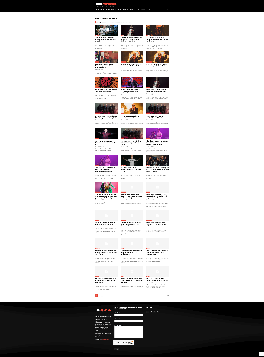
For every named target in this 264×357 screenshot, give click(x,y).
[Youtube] (158, 312)
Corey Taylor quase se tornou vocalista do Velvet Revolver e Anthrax (156, 224)
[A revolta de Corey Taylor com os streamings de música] (132, 108)
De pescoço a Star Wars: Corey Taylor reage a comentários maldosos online (105, 66)
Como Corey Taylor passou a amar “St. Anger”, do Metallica (106, 90)
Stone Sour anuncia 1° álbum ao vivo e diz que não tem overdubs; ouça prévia (106, 280)
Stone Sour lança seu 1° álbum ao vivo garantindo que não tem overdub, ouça (157, 252)
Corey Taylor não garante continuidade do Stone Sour (155, 117)
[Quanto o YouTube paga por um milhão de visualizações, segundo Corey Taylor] (106, 243)
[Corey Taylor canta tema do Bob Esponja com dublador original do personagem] (157, 82)
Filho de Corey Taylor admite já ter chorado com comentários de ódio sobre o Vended (157, 169)
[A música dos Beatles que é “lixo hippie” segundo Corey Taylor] (132, 57)
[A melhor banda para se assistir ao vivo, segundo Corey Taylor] (157, 57)
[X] (154, 312)
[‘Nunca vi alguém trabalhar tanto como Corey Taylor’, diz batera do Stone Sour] (132, 271)
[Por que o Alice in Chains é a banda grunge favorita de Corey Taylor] (132, 160)
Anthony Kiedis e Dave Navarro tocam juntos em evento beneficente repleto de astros (105, 169)
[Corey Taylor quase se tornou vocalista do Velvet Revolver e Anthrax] (157, 215)
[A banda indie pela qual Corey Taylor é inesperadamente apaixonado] (132, 82)
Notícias (97, 35)
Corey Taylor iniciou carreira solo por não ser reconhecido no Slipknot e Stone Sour (131, 39)
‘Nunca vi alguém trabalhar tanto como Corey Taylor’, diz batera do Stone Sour (132, 280)
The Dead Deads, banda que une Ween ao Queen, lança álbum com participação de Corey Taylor (106, 196)
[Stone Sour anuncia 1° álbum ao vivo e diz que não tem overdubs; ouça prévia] (106, 271)
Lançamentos (98, 192)
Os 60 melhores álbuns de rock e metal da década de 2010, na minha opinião (131, 252)
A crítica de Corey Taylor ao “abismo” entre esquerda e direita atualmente (157, 39)
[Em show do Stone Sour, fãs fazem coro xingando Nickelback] (157, 271)
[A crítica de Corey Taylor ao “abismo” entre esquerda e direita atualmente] (157, 30)
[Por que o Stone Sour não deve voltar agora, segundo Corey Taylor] (132, 133)
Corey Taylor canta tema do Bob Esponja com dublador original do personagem (157, 91)
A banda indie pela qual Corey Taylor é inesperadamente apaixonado (130, 91)
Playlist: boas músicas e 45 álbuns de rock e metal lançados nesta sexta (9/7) (131, 196)
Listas (122, 248)
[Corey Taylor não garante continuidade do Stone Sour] (157, 108)
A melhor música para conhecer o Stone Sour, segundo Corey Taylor (106, 117)
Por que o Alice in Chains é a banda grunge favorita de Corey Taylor (131, 169)
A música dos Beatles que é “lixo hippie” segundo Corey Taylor (131, 65)
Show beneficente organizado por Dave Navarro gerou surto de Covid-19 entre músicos (157, 142)
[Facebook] (147, 312)
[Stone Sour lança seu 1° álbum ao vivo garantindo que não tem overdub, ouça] (157, 243)
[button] (167, 9)
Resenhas (148, 192)
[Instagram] (151, 312)
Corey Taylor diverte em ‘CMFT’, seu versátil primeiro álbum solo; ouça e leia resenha (157, 196)
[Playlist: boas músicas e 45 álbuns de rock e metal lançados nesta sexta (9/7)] (132, 187)
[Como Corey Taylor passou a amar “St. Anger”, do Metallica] (106, 82)
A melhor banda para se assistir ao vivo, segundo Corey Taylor (156, 65)
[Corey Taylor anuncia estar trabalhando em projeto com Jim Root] (106, 133)
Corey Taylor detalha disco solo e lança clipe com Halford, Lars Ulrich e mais (131, 224)
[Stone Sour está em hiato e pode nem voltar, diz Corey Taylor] (106, 215)
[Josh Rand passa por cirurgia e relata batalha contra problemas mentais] (106, 30)
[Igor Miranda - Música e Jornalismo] (106, 5)
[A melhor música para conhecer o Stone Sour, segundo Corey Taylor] (106, 108)
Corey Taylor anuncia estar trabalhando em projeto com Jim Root (105, 142)
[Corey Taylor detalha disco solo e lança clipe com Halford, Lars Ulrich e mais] (132, 215)
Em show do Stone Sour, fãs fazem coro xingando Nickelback (157, 279)
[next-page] (102, 295)
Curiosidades (123, 61)
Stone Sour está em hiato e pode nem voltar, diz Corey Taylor (105, 223)
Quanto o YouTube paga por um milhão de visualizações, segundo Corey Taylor (106, 252)
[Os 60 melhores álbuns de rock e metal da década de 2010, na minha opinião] (132, 243)
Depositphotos (105, 339)
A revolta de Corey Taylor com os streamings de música (131, 117)
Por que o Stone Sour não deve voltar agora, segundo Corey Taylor (131, 142)
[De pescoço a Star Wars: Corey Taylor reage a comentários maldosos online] (106, 57)
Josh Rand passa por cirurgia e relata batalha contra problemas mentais (105, 39)
